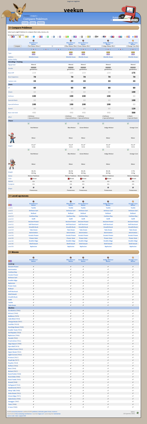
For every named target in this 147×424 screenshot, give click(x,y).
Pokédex (26, 16)
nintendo (41, 411)
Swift (33, 219)
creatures (54, 411)
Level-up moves (20, 195)
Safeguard (12, 385)
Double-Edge (33, 241)
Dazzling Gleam (13, 327)
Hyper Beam (12, 352)
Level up (11, 264)
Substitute (12, 399)
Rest (10, 368)
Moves (15, 252)
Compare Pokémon (22, 27)
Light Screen (12, 355)
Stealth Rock (33, 227)
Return (10, 371)
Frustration (12, 341)
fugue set (41, 414)
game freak (47, 411)
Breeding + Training (15, 62)
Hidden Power (13, 349)
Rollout (33, 213)
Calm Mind (11, 319)
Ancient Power (33, 222)
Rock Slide (12, 377)
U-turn (10, 407)
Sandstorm (12, 388)
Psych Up (11, 360)
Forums (25, 23)
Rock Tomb (12, 380)
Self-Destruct (33, 224)
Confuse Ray (33, 216)
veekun (73, 10)
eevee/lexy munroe (17, 411)
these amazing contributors (23, 414)
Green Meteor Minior (83, 43)
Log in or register (73, 1)
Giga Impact (12, 344)
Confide (11, 324)
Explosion (33, 246)
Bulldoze (11, 316)
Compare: (18, 46)
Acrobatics (12, 310)
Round (10, 382)
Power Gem (33, 238)
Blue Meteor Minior (71, 43)
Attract (11, 313)
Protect (11, 357)
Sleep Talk (11, 390)
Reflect (10, 366)
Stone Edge (12, 396)
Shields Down (33, 57)
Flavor (11, 121)
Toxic (10, 404)
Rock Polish (12, 374)
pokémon (35, 411)
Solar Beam (12, 393)
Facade (10, 338)
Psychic (10, 363)
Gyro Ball (11, 346)
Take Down (33, 230)
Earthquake (12, 333)
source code (11, 416)
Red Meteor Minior (33, 43)
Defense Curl (33, 211)
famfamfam (57, 414)
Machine (11, 308)
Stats (10, 84)
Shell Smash (33, 244)
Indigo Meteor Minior (108, 43)
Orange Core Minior (133, 43)
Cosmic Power (34, 235)
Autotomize (33, 233)
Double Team (12, 330)
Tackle (33, 208)
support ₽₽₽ (22, 416)
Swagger (11, 401)
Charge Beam (13, 322)
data (16, 416)
